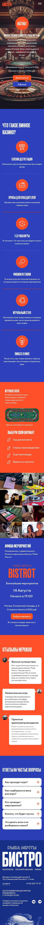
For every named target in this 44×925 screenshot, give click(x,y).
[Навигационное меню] (40, 3)
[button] (22, 77)
